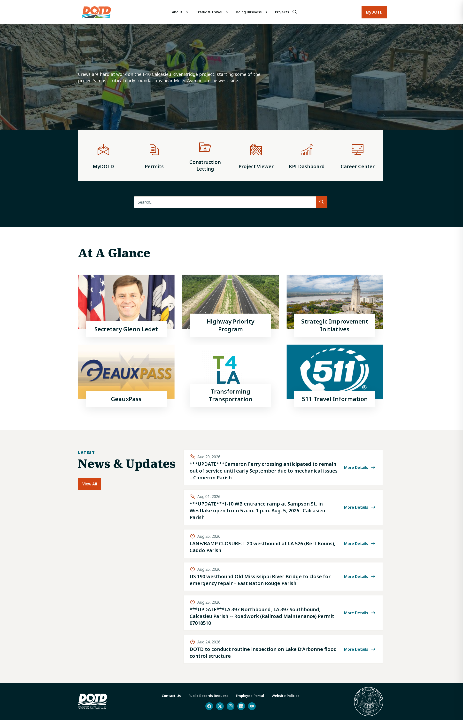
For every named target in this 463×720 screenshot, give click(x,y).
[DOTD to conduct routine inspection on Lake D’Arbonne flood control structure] (283, 649)
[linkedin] (241, 706)
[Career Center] (357, 155)
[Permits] (154, 155)
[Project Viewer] (256, 155)
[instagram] (230, 706)
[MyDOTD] (103, 155)
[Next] (449, 85)
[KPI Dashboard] (306, 155)
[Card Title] (126, 306)
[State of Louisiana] (368, 701)
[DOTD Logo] (96, 12)
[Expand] (187, 12)
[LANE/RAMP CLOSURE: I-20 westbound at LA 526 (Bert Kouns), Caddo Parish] (283, 544)
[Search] (295, 12)
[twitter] (220, 706)
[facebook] (209, 706)
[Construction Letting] (205, 155)
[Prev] (11, 85)
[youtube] (252, 706)
